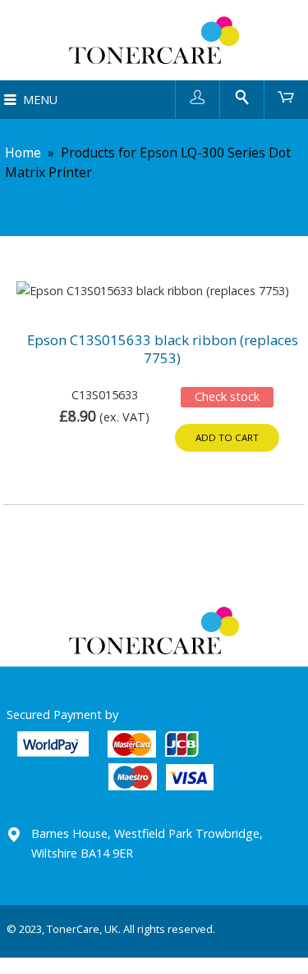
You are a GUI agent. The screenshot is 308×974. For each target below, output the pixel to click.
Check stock (227, 396)
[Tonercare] (154, 40)
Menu (40, 99)
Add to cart (227, 437)
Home (23, 152)
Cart (286, 96)
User (197, 96)
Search (241, 96)
